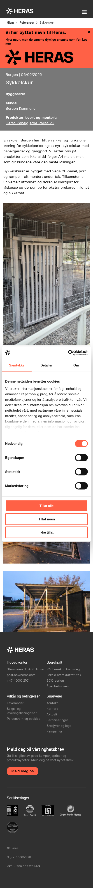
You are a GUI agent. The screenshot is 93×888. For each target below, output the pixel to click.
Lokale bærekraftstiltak (63, 675)
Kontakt (52, 703)
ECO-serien (55, 680)
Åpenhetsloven (57, 686)
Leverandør (15, 703)
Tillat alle (46, 506)
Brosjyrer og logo (58, 725)
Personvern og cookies (23, 718)
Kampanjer (54, 731)
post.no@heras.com (21, 675)
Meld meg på (22, 771)
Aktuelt (51, 714)
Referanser (26, 22)
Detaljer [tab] (46, 365)
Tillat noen (46, 519)
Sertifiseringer (57, 720)
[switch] (81, 457)
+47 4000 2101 (18, 680)
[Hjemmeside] (19, 11)
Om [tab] (76, 365)
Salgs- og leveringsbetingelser (22, 711)
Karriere (52, 708)
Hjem (10, 22)
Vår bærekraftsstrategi (63, 669)
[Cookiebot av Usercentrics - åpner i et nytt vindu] (68, 353)
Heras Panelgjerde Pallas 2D (30, 123)
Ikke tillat (46, 532)
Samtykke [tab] (17, 365)
